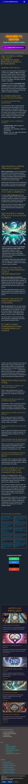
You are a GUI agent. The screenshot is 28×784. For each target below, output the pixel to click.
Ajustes (16, 781)
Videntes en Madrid (8, 767)
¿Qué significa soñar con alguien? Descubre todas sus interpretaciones (20, 524)
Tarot (7, 745)
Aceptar (4, 781)
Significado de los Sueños (12, 750)
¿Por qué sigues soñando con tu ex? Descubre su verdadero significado (7, 536)
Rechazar (10, 781)
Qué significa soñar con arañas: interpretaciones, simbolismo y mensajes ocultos (7, 546)
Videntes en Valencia (8, 771)
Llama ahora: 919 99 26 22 (15, 47)
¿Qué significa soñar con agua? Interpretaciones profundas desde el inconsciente (7, 525)
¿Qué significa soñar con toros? (7, 540)
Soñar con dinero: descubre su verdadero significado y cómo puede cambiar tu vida (7, 518)
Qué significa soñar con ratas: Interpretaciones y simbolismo (20, 541)
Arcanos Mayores (10, 748)
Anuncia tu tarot (7, 762)
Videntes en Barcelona (9, 769)
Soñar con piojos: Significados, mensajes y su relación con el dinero (20, 529)
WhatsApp (14, 558)
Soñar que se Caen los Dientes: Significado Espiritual (20, 545)
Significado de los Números (13, 753)
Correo (14, 569)
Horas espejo (9, 752)
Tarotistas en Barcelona (9, 765)
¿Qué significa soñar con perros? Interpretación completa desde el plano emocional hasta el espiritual (20, 518)
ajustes (11, 779)
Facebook (14, 562)
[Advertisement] (14, 18)
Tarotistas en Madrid (8, 764)
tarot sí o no (14, 369)
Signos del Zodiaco (11, 746)
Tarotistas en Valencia (9, 772)
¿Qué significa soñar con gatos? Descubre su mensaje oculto (20, 536)
